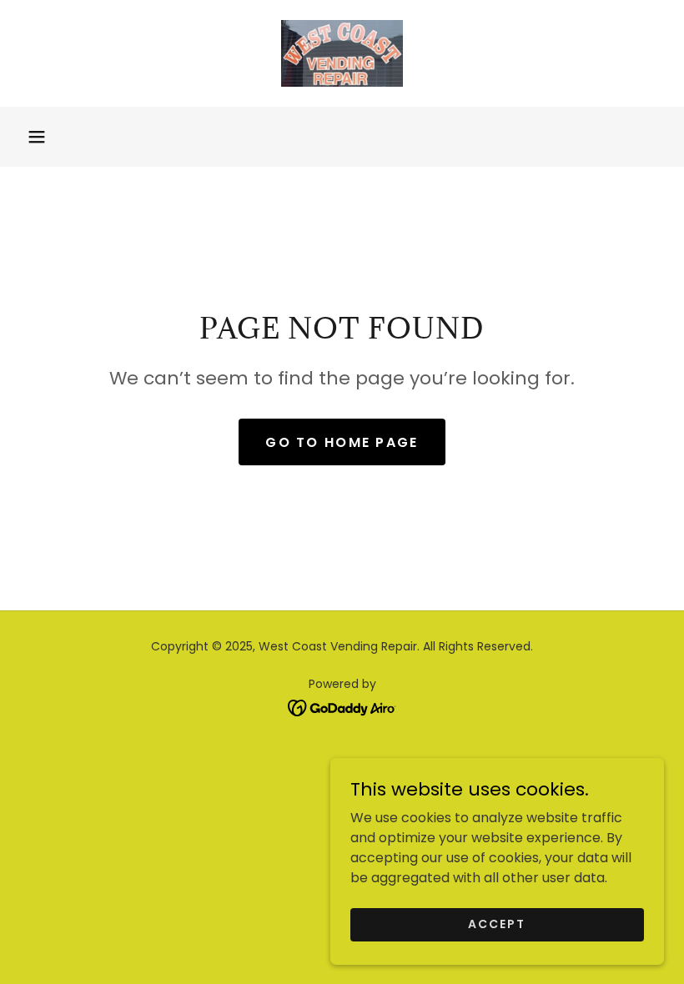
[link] (342, 53)
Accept (497, 924)
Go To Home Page (341, 442)
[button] (36, 136)
